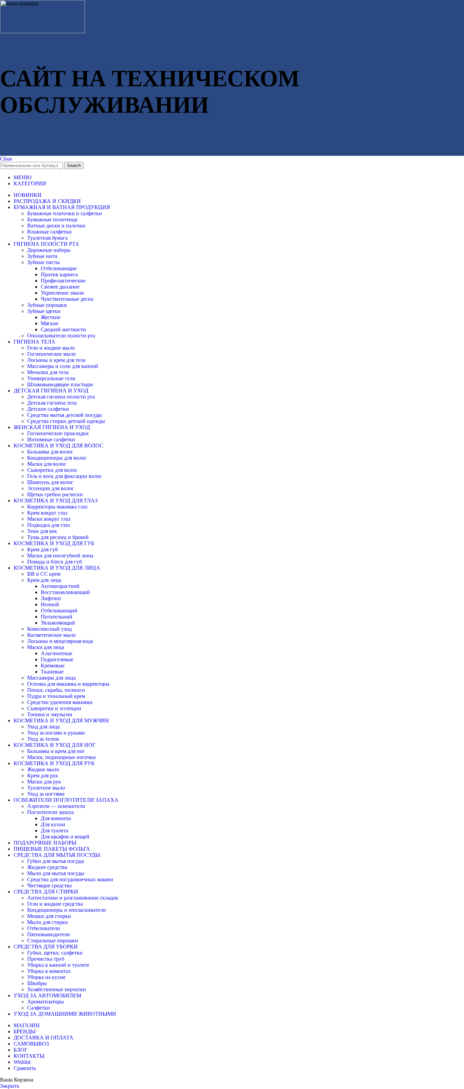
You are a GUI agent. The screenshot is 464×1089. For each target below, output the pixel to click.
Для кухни (53, 824)
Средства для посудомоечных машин (70, 879)
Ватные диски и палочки (56, 225)
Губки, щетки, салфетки (55, 953)
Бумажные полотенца (52, 219)
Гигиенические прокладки (58, 433)
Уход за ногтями (46, 794)
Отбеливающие (59, 268)
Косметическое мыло (51, 635)
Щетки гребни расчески (55, 494)
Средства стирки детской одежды (66, 421)
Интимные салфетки (51, 439)
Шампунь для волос (50, 482)
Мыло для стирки (47, 922)
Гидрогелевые (57, 659)
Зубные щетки (43, 311)
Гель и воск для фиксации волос (64, 476)
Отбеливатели (43, 928)
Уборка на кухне (46, 977)
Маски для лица (45, 647)
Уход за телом (43, 739)
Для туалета (54, 830)
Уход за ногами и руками (56, 733)
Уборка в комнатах (49, 971)
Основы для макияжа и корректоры (68, 684)
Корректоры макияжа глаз (57, 507)
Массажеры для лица (51, 678)
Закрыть (9, 1086)
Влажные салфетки (49, 232)
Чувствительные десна (67, 299)
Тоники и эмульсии (49, 714)
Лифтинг (51, 598)
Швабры (37, 983)
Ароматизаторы (45, 1001)
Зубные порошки (47, 305)
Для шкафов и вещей (65, 836)
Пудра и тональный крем (56, 696)
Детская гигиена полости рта (61, 397)
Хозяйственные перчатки (56, 989)
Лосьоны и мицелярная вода (60, 641)
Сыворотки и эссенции (54, 708)
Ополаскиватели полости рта (61, 335)
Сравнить (25, 1068)
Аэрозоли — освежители (56, 806)
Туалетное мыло (46, 788)
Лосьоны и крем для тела (56, 360)
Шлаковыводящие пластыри (60, 384)
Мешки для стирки (49, 916)
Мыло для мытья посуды (55, 873)
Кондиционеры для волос (57, 458)
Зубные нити (42, 256)
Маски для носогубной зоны (60, 555)
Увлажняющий (58, 623)
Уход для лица (43, 727)
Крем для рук (42, 775)
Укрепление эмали (62, 293)
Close (6, 159)
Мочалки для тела (48, 372)
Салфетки (38, 1008)
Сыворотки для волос (52, 470)
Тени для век (42, 531)
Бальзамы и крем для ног (56, 751)
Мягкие (49, 323)
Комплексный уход (49, 629)
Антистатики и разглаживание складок (72, 898)
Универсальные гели (51, 378)
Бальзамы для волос (50, 452)
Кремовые (53, 665)
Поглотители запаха (50, 812)
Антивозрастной (60, 586)
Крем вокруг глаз (47, 513)
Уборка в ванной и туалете (58, 965)
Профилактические (63, 280)
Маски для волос (46, 464)
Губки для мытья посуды (55, 861)
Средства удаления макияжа (59, 702)
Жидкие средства (47, 867)
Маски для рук (44, 782)
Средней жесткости (63, 329)
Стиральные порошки (52, 940)
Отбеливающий (59, 610)
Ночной (50, 604)
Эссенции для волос (50, 488)
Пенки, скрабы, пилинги (56, 690)
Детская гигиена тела (52, 403)
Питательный (56, 617)
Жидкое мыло (43, 769)
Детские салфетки (48, 409)
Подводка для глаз (48, 525)
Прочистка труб (45, 959)
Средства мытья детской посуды (64, 415)
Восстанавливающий (65, 592)
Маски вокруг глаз (48, 519)
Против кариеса (59, 274)
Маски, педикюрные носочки (61, 757)
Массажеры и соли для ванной (62, 366)
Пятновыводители (48, 934)
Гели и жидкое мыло (51, 348)
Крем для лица (44, 580)
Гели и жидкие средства (55, 904)
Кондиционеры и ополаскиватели (66, 910)
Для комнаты (56, 818)
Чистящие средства (49, 885)
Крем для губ (42, 549)
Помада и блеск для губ (54, 562)
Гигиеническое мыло (51, 354)
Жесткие (50, 317)
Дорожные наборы (49, 250)
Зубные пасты (43, 262)
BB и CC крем (43, 574)
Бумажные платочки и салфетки (64, 213)
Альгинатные (56, 653)
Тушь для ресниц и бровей (58, 537)
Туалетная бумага (47, 238)
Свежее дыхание (60, 287)
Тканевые (52, 672)
